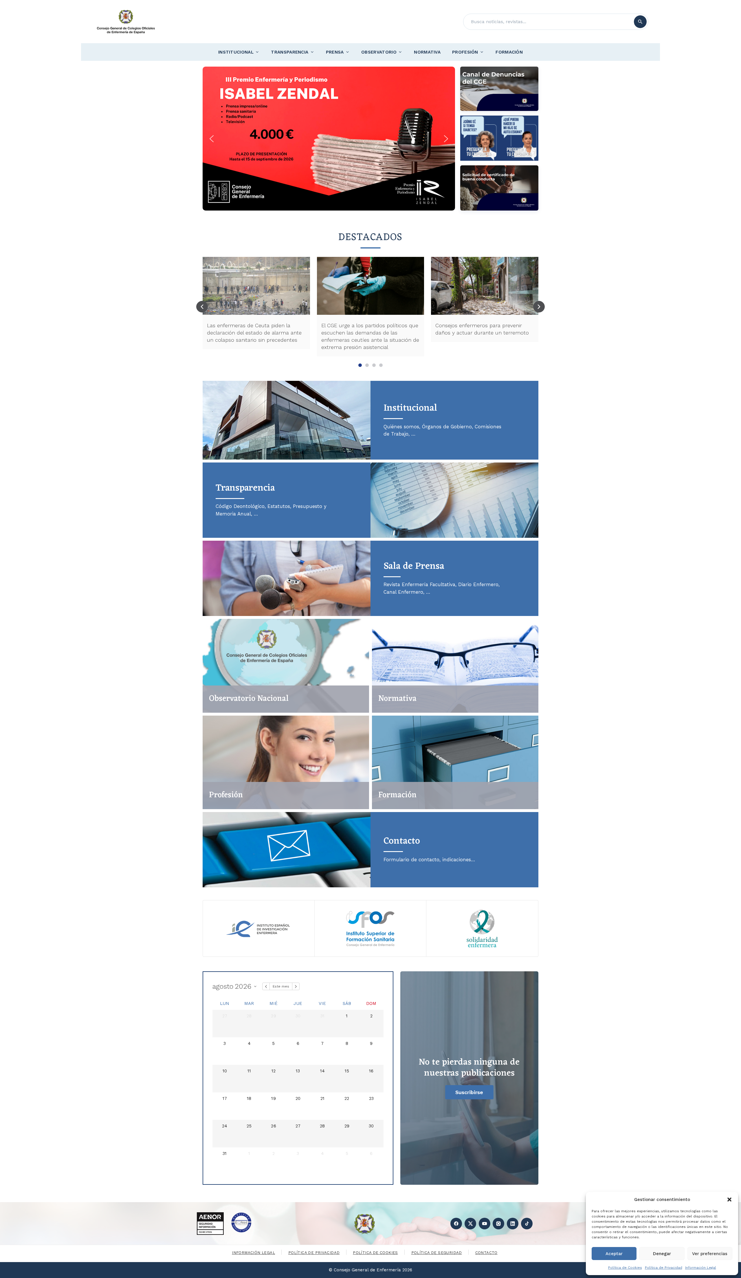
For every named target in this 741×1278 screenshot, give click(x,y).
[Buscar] (640, 21)
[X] (470, 1223)
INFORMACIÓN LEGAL (253, 1252)
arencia (245, 488)
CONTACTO (486, 1252)
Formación (509, 52)
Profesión (465, 52)
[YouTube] (484, 1223)
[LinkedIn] (512, 1223)
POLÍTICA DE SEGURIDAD (436, 1252)
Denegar (662, 1253)
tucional (410, 408)
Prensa (335, 52)
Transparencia (289, 52)
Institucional (236, 52)
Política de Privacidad (663, 1268)
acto (402, 841)
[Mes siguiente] (295, 986)
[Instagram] (498, 1223)
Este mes (281, 986)
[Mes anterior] (266, 986)
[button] (729, 1199)
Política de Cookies (625, 1268)
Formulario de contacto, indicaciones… (429, 859)
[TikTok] (527, 1223)
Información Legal (700, 1268)
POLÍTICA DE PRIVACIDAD (314, 1252)
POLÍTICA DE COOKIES (375, 1252)
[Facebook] (456, 1223)
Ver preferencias (709, 1253)
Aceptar (614, 1253)
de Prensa (414, 566)
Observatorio (379, 52)
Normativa (427, 52)
